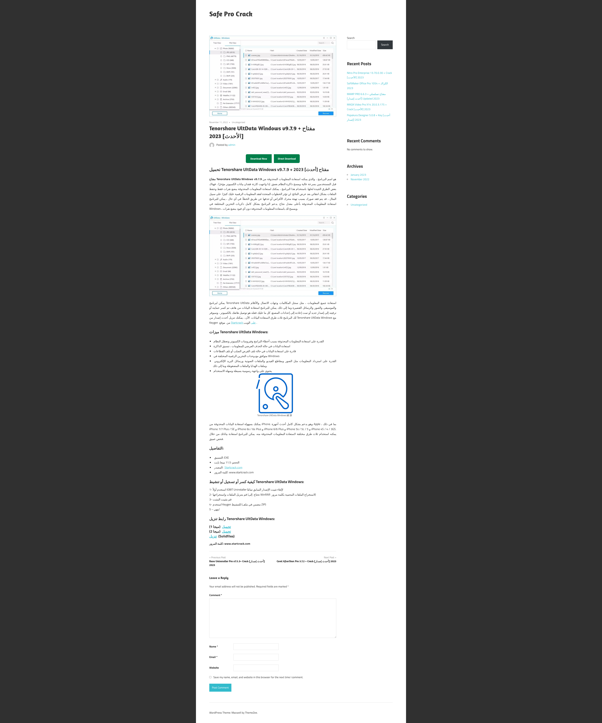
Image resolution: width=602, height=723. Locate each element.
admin (231, 145)
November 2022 (360, 179)
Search (351, 38)
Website (214, 668)
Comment (215, 595)
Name (213, 646)
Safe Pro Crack (231, 14)
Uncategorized (359, 205)
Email (213, 657)
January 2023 (358, 175)
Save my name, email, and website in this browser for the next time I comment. (258, 677)
